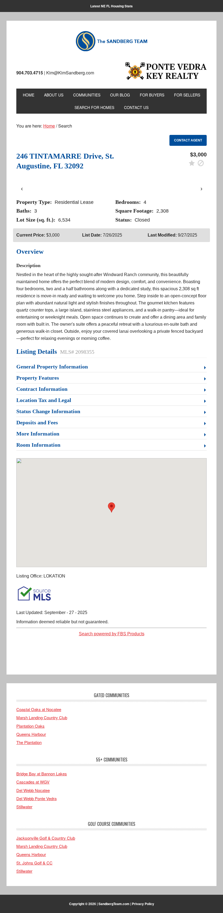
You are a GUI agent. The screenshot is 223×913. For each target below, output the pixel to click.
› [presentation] (201, 188)
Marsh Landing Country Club (41, 717)
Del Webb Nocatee (33, 790)
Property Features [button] (37, 378)
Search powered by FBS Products (111, 633)
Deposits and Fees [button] (37, 422)
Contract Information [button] (41, 389)
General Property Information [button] (52, 367)
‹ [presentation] (22, 188)
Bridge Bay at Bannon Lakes (41, 773)
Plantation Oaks (30, 726)
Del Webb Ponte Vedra (36, 798)
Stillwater (24, 806)
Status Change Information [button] (48, 411)
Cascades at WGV (32, 782)
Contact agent (188, 140)
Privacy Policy (143, 903)
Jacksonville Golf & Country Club (45, 838)
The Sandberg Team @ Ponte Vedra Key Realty (111, 41)
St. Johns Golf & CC (34, 863)
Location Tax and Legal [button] (43, 400)
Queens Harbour (31, 734)
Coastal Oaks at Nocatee (38, 709)
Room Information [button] (38, 445)
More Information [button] (37, 434)
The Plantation (29, 742)
